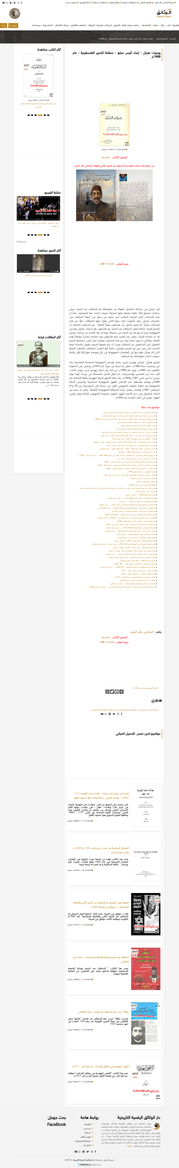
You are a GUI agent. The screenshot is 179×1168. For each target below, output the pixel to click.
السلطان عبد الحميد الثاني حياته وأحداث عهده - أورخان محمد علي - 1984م (130, 525)
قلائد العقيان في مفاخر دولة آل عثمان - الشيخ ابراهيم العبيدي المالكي (131, 557)
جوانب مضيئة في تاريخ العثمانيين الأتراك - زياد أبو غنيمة (136, 534)
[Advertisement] (89, 14)
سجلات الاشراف (61, 25)
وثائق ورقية (114, 3)
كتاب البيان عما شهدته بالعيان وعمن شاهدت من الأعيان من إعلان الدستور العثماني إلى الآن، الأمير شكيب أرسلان (117, 488)
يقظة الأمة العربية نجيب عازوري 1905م (142, 485)
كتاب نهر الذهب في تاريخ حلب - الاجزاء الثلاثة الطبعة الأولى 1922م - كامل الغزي (128, 436)
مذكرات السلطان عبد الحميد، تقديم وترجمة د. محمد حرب (136, 459)
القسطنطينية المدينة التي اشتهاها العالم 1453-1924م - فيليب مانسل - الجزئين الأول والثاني (124, 544)
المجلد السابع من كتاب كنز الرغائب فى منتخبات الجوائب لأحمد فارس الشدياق (129, 413)
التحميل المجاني (146, 3)
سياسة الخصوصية (83, 1141)
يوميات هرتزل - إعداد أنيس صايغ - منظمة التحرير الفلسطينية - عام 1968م (126, 39)
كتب (168, 25)
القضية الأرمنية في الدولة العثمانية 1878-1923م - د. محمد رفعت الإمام (130, 528)
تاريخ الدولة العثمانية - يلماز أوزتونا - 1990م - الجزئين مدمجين (134, 541)
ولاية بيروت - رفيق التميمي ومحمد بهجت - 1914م (138, 571)
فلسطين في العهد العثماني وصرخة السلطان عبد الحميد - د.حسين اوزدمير (130, 554)
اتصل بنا (13, 25)
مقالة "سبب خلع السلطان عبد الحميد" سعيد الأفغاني (137, 580)
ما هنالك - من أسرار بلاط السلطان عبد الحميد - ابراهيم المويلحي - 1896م (130, 469)
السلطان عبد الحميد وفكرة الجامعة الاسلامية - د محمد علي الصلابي (132, 584)
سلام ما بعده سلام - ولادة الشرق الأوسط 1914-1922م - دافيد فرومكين (130, 531)
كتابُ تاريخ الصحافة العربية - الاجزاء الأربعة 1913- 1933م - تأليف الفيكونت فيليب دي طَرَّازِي (124, 442)
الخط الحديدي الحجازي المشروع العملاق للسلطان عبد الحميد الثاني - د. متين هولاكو (127, 505)
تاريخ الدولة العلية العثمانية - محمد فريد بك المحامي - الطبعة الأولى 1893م (129, 515)
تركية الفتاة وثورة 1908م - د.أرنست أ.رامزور (140, 495)
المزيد (129, 1146)
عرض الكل (22, 242)
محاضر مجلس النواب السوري (126, 25)
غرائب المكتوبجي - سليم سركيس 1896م (141, 472)
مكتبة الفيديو (85, 3)
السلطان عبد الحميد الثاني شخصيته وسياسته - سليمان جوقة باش (133, 511)
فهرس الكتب (85, 1137)
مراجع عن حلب (71, 3)
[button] (48, 115)
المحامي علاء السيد (141, 632)
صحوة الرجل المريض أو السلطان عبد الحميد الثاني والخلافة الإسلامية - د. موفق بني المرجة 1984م (122, 587)
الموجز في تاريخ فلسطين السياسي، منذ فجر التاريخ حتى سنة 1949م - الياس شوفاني (126, 518)
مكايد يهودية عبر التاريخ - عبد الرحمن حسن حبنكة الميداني (136, 538)
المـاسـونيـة (47, 25)
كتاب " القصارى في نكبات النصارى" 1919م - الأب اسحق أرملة (133, 439)
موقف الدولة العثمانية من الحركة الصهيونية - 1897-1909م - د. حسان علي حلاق (128, 567)
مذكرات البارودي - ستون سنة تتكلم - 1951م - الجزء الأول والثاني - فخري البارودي (127, 449)
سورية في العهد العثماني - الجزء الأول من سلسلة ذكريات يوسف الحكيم (130, 445)
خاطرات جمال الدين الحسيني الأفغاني (142, 478)
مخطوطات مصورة (129, 3)
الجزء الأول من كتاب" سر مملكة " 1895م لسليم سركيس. (135, 422)
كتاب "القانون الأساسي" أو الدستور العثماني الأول (138, 426)
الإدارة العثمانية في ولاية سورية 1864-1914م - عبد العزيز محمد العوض (131, 498)
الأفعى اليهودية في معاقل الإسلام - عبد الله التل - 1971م (135, 577)
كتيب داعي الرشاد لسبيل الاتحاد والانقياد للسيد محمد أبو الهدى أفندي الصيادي (128, 416)
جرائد (162, 25)
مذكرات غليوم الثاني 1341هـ (145, 482)
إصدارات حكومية (104, 25)
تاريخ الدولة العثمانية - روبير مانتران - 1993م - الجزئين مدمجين (134, 548)
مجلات (155, 25)
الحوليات (91, 25)
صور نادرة (36, 25)
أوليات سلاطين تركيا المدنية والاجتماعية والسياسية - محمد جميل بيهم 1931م (129, 475)
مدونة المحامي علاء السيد (164, 3)
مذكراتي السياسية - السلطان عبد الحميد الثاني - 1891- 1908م (134, 564)
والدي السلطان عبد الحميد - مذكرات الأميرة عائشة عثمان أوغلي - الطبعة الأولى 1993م (126, 465)
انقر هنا (106, 157)
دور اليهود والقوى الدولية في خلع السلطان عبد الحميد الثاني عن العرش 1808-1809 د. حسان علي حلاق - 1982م (117, 455)
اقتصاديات (146, 25)
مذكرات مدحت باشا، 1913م (145, 492)
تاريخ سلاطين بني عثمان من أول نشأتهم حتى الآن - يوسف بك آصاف (131, 551)
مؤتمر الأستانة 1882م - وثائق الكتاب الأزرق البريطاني (137, 561)
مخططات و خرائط (100, 3)
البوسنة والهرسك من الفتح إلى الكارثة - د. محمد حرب (137, 502)
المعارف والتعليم (78, 25)
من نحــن (87, 1128)
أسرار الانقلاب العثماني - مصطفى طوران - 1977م (138, 574)
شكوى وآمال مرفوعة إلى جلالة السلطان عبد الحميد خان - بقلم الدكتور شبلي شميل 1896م (124, 419)
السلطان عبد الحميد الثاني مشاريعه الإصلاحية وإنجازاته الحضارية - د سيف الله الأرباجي (126, 508)
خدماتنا (88, 1133)
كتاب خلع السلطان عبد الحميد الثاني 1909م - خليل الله (137, 452)
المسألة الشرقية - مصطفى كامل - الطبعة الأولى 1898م (136, 521)
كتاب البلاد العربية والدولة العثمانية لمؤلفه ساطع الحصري (136, 429)
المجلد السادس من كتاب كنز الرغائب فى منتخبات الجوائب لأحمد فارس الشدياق (128, 432)
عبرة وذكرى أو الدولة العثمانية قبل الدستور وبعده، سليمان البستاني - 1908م (129, 462)
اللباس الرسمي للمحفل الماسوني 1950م (38, 276)
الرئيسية (173, 39)
